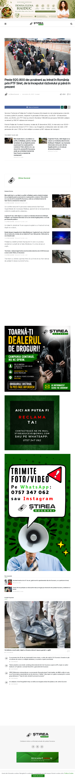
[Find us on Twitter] (37, 746)
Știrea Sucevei (14, 94)
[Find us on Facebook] (33, 746)
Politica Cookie (68, 773)
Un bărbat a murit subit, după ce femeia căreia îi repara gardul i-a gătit (28, 650)
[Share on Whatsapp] (62, 107)
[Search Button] (71, 24)
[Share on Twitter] (65, 107)
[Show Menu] (5, 24)
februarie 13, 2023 (18, 591)
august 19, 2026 (19, 157)
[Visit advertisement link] (37, 9)
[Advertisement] (37, 32)
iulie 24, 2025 (17, 582)
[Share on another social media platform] (69, 107)
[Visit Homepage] (36, 23)
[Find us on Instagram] (42, 746)
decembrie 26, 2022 (28, 94)
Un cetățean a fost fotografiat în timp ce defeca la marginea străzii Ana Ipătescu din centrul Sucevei (38, 681)
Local (37, 94)
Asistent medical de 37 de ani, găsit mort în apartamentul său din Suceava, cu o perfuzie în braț (41, 580)
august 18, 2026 (20, 238)
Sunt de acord (38, 775)
